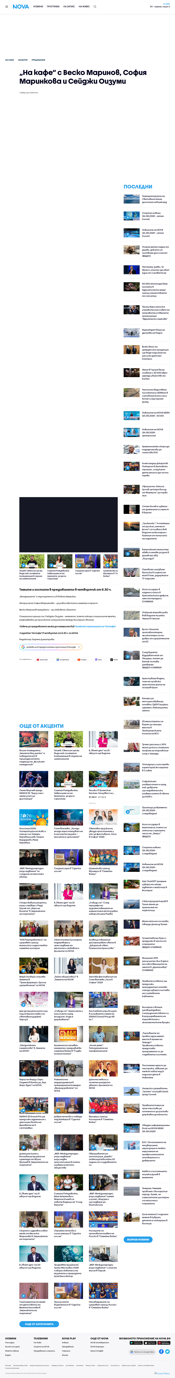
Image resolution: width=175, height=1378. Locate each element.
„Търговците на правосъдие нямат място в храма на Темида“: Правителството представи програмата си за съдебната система (154, 1044)
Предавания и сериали (44, 1351)
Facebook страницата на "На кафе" (95, 626)
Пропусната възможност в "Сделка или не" (67, 1305)
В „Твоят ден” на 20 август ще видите (30, 1266)
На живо (84, 6)
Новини (38, 6)
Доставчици (70, 1365)
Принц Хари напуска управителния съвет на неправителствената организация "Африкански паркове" (156, 312)
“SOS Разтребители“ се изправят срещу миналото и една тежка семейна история (33, 943)
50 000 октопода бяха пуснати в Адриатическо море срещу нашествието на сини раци (155, 289)
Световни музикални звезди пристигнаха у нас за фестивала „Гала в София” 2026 (102, 832)
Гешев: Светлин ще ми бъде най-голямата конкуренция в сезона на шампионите (68, 754)
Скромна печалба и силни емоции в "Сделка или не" (67, 1233)
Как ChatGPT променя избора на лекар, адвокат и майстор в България (154, 886)
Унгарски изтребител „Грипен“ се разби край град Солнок (155, 1091)
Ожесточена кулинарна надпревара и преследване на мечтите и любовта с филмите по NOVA (68, 945)
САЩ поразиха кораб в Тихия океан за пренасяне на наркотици (155, 905)
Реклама (8, 1365)
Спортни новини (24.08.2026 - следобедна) (151, 850)
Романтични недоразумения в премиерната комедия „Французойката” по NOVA (67, 1085)
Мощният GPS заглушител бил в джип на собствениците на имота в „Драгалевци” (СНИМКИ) (155, 964)
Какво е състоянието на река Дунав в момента (154, 1174)
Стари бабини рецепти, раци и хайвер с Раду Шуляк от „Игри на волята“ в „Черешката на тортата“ (33, 908)
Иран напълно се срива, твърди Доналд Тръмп (155, 922)
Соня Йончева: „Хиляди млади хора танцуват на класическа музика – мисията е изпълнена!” (68, 832)
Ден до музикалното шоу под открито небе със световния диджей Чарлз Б (33, 1015)
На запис (69, 6)
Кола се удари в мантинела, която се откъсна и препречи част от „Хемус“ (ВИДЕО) (154, 830)
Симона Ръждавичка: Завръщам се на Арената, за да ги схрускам (66, 794)
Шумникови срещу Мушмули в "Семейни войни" (100, 871)
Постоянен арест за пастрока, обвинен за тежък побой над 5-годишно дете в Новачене (154, 1071)
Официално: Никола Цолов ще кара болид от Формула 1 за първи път (155, 491)
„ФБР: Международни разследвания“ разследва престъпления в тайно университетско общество (67, 1160)
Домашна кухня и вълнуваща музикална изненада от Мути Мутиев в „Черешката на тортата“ (33, 1159)
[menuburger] (6, 6)
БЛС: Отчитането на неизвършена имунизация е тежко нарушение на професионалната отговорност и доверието (154, 1151)
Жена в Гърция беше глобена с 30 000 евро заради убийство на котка (154, 374)
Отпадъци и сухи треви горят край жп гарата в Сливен (155, 767)
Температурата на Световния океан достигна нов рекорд (154, 199)
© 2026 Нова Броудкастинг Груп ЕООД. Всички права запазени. (26, 1373)
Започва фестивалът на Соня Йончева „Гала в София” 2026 (103, 979)
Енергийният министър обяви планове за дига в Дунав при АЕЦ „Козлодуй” (155, 554)
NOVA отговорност (99, 1342)
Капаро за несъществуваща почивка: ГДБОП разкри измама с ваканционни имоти (155, 704)
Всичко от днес (12, 1347)
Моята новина (12, 1351)
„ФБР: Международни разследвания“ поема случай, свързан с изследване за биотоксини (101, 1199)
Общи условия (90, 1365)
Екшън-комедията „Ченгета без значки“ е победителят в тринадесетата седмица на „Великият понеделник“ (32, 757)
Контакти (79, 1365)
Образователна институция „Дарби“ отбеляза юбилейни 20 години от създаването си (103, 1159)
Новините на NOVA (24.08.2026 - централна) (152, 432)
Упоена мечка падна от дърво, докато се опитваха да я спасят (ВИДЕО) (155, 251)
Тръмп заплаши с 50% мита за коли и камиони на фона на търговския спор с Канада (155, 749)
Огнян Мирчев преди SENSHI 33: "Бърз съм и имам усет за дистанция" (31, 794)
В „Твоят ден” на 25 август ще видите (99, 751)
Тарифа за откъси (57, 1365)
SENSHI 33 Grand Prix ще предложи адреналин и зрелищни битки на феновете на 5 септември (32, 1122)
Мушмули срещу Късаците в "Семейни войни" (101, 1119)
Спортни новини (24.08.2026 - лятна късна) (153, 216)
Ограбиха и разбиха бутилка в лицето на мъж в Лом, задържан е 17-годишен (155, 574)
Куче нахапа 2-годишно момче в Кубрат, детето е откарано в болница (155, 1218)
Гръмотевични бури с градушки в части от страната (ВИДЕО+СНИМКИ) (154, 942)
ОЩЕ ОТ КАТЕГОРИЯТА (39, 1324)
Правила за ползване (129, 1365)
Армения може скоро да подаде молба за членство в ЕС (155, 449)
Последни (9, 1342)
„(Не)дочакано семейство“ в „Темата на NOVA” (32, 1048)
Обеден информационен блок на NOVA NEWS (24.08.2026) (156, 1128)
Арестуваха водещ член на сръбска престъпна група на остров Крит (153, 683)
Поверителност (102, 1365)
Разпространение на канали (39, 1365)
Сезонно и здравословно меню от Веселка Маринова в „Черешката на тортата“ (33, 1234)
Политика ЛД (115, 1365)
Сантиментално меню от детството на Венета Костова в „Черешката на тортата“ (32, 1307)
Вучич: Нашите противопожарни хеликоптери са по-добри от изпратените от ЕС (155, 635)
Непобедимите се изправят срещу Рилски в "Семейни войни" (102, 1305)
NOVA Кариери (97, 1347)
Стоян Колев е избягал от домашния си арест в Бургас (155, 509)
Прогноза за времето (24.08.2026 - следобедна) (154, 810)
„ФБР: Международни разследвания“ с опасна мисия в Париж (103, 1268)
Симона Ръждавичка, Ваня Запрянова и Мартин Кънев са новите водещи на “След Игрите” (68, 1199)
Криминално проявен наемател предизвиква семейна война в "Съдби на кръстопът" (67, 1049)
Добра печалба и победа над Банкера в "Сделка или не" (68, 1119)
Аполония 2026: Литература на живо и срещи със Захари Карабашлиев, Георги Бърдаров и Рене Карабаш (32, 835)
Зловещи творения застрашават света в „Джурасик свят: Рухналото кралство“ (102, 943)
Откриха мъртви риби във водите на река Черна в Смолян (155, 615)
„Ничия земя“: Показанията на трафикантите (98, 1048)
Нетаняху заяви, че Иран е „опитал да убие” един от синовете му (156, 270)
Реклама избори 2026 (20, 1365)
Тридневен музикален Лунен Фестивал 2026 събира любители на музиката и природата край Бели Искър (67, 1270)
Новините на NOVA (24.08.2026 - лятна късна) (153, 233)
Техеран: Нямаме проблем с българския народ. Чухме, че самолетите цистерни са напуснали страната (155, 1196)
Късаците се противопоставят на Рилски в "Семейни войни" (103, 1233)
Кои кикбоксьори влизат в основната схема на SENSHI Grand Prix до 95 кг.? (103, 1015)
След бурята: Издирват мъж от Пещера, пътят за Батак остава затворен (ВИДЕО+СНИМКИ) (152, 660)
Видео (8, 1355)
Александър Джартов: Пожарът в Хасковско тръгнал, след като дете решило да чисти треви (155, 469)
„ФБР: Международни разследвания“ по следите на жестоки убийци (31, 872)
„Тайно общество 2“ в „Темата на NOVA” (66, 978)
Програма (53, 6)
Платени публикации (12, 1368)
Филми (65, 1355)
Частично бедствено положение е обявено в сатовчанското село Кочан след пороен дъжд (155, 395)
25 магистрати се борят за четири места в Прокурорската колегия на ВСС (152, 727)
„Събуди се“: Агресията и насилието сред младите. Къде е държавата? (68, 1015)
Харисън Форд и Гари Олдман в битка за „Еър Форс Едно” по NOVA (32, 1082)
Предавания (68, 1347)
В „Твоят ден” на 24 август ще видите (64, 904)
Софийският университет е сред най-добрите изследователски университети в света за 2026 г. (155, 789)
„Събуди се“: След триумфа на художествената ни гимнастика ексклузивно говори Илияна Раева (103, 908)
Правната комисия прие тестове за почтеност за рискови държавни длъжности (155, 1109)
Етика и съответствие (146, 1365)
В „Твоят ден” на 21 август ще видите (30, 1194)
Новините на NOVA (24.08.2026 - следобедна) (152, 867)
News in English (96, 1351)
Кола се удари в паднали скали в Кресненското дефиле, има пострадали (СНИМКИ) (155, 595)
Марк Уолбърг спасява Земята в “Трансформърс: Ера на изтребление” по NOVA (32, 980)
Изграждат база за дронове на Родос (153, 331)
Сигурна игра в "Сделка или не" (67, 869)
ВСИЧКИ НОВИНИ (138, 1239)
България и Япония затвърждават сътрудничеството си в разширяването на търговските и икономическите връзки (156, 1015)
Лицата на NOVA (41, 1347)
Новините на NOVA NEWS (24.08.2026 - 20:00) (156, 414)
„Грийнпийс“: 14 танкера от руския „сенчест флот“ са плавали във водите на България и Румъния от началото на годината (155, 531)
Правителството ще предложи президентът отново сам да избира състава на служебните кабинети (156, 988)
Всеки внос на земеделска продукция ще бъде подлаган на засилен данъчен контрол (155, 352)
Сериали (66, 1351)
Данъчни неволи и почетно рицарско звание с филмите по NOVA (101, 1083)
